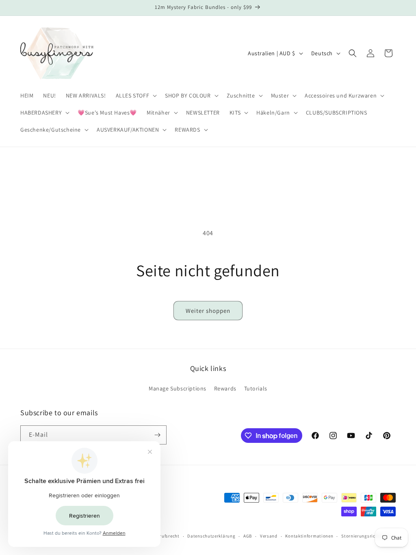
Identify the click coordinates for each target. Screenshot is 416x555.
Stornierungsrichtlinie (365, 536)
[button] (135, 95)
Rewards (225, 388)
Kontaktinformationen (309, 536)
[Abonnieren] (157, 434)
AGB (247, 536)
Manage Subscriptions (177, 388)
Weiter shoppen (208, 310)
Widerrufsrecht (163, 536)
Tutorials (255, 388)
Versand (268, 536)
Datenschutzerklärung (211, 536)
